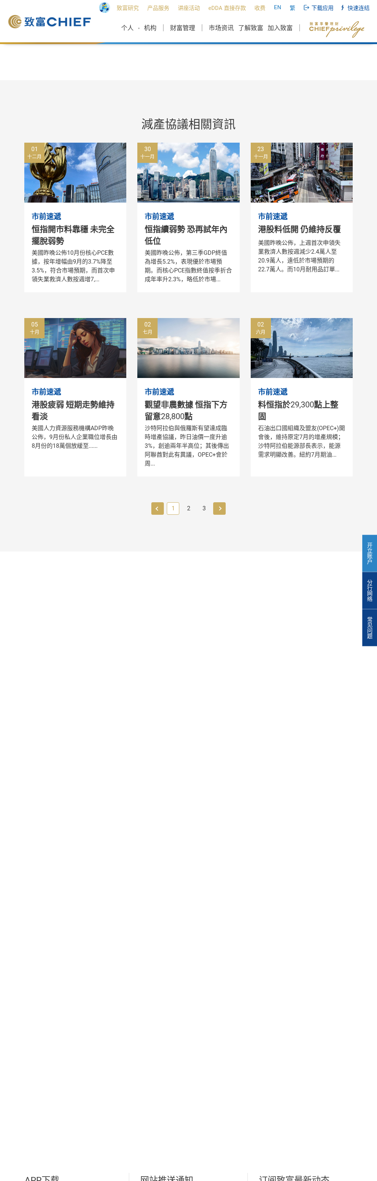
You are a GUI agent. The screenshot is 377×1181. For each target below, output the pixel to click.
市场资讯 (221, 28)
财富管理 (182, 28)
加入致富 (280, 28)
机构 (150, 28)
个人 (127, 28)
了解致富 (250, 28)
